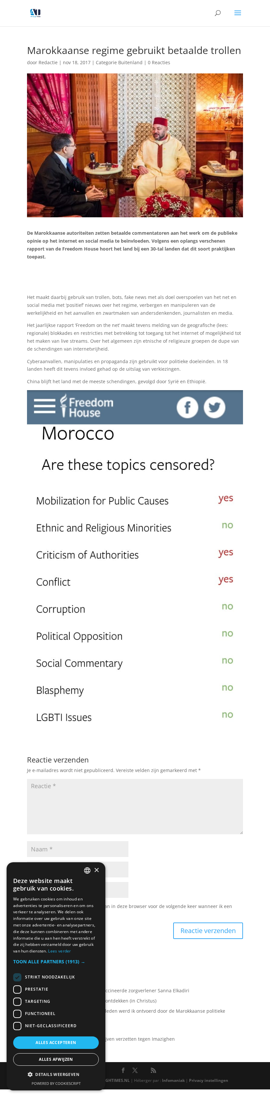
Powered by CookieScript (56, 1083)
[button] (56, 962)
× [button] (96, 870)
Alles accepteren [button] (56, 1042)
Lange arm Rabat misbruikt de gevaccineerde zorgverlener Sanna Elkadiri (108, 990)
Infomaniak (173, 1080)
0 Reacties (159, 62)
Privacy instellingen (208, 1080)
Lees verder (59, 951)
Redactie (48, 62)
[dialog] (56, 976)
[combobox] (87, 870)
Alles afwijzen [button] (56, 1059)
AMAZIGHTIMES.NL (111, 1080)
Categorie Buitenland (119, 62)
